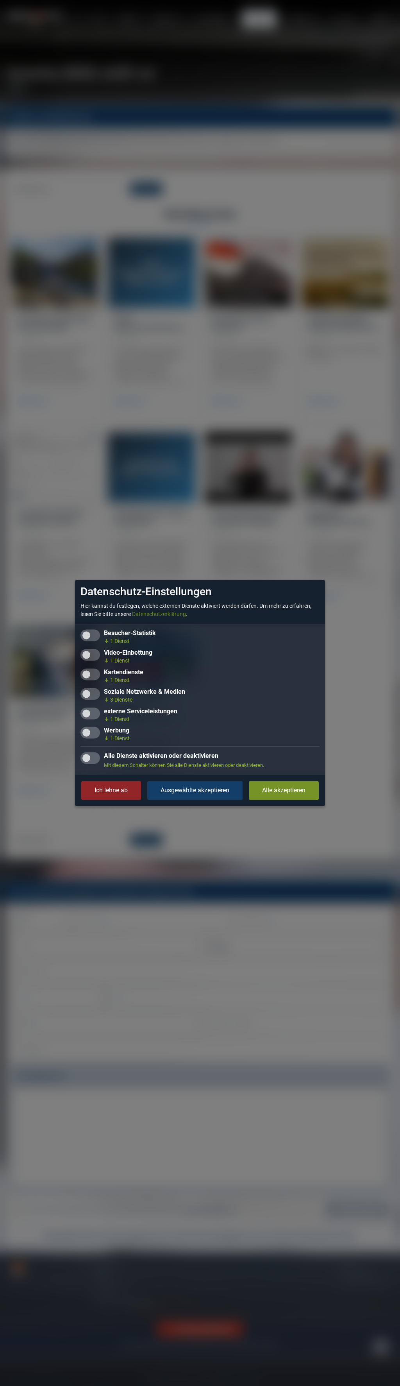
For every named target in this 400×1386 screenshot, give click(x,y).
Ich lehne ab (111, 790)
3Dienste (118, 700)
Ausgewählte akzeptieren (195, 790)
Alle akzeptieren (283, 790)
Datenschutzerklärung (159, 614)
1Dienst (117, 641)
